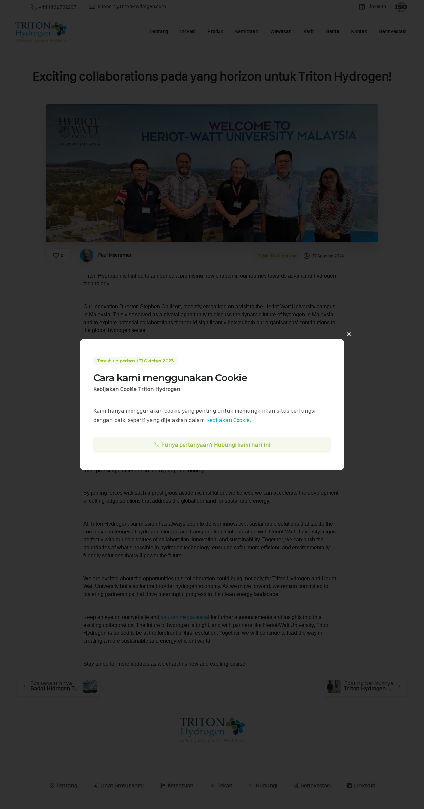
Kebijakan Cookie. (228, 420)
